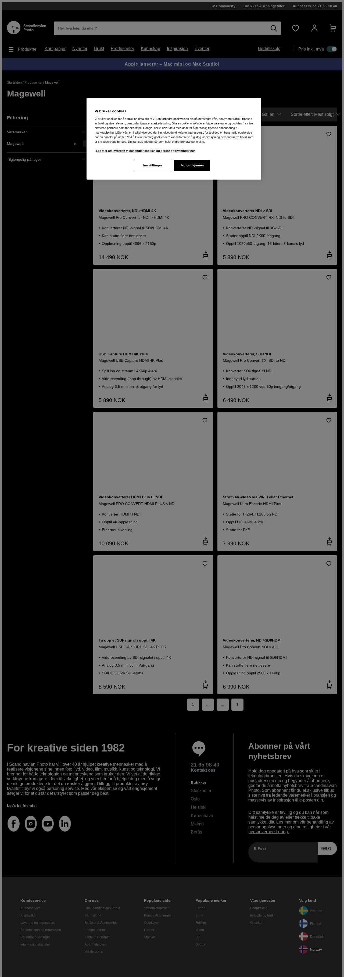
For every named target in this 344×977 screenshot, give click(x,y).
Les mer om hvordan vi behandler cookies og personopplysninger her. (145, 150)
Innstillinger (152, 165)
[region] (174, 139)
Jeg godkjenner (192, 165)
